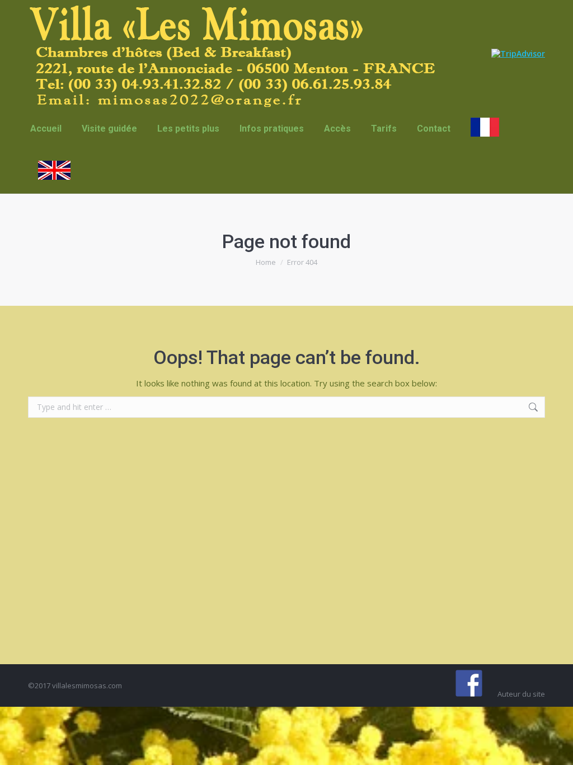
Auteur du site (521, 694)
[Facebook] (468, 683)
